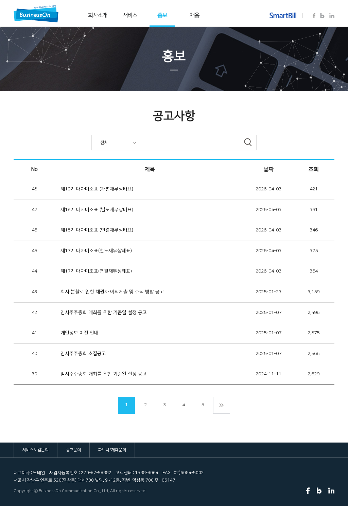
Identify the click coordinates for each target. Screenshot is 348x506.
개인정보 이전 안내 (79, 333)
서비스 (130, 15)
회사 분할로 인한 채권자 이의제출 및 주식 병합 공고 (112, 292)
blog (322, 16)
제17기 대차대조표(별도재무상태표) (96, 251)
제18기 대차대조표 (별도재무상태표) (96, 209)
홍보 (162, 15)
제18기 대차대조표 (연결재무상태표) (96, 230)
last (221, 405)
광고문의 (73, 450)
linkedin (331, 16)
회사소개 (97, 15)
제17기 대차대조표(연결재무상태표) (96, 271)
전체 (104, 142)
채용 (194, 15)
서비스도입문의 (35, 450)
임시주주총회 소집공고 (83, 353)
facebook (314, 16)
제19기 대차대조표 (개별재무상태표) (96, 189)
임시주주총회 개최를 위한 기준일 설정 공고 (103, 312)
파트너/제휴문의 (112, 450)
